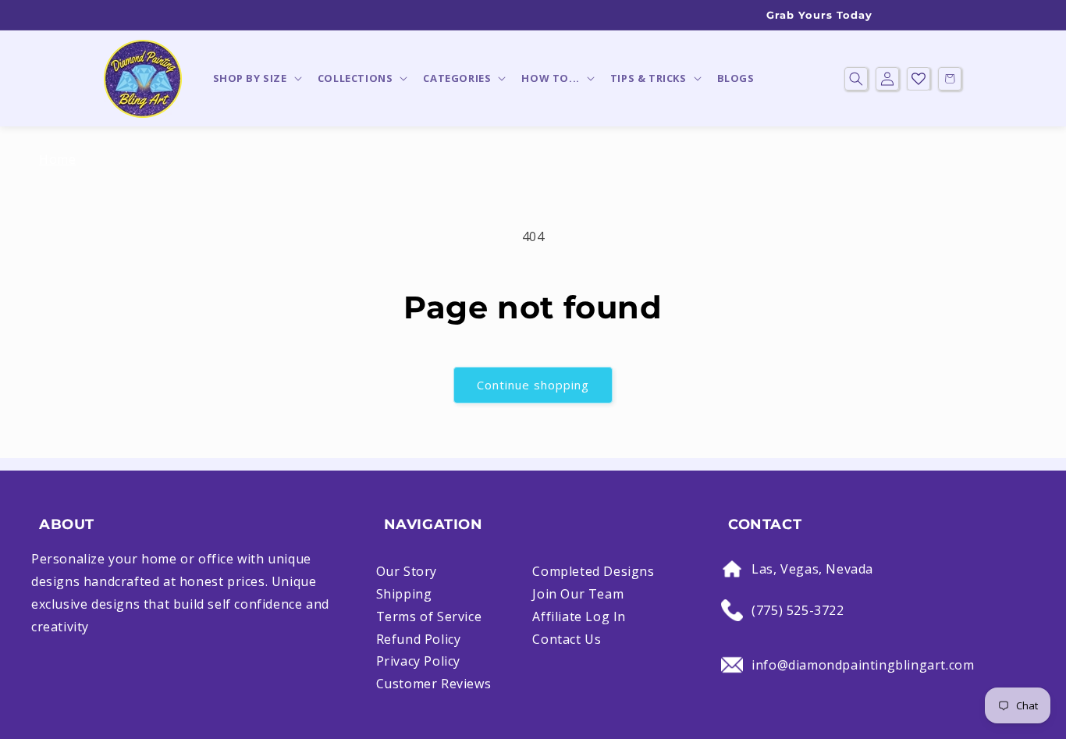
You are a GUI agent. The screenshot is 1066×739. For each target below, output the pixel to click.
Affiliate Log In (579, 616)
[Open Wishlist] (918, 79)
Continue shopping (533, 385)
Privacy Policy (418, 661)
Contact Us (566, 639)
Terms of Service (429, 616)
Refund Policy (418, 639)
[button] (256, 78)
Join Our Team (578, 593)
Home (57, 159)
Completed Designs (593, 571)
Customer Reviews (434, 683)
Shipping (404, 593)
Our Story (406, 571)
